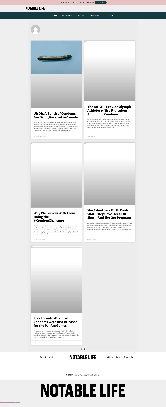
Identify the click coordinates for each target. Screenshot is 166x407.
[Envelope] (141, 8)
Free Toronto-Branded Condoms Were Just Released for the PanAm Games (55, 322)
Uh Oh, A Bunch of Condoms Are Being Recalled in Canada (56, 115)
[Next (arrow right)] (7, 406)
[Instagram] (107, 8)
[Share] (7, 403)
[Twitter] (122, 8)
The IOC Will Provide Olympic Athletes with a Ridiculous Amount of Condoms (109, 110)
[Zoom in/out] (17, 403)
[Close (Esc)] (2, 403)
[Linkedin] (117, 8)
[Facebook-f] (112, 8)
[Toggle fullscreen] (12, 403)
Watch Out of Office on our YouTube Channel (76, 2)
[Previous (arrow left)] (2, 406)
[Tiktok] (128, 8)
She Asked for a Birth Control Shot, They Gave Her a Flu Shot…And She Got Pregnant (109, 214)
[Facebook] (78, 371)
